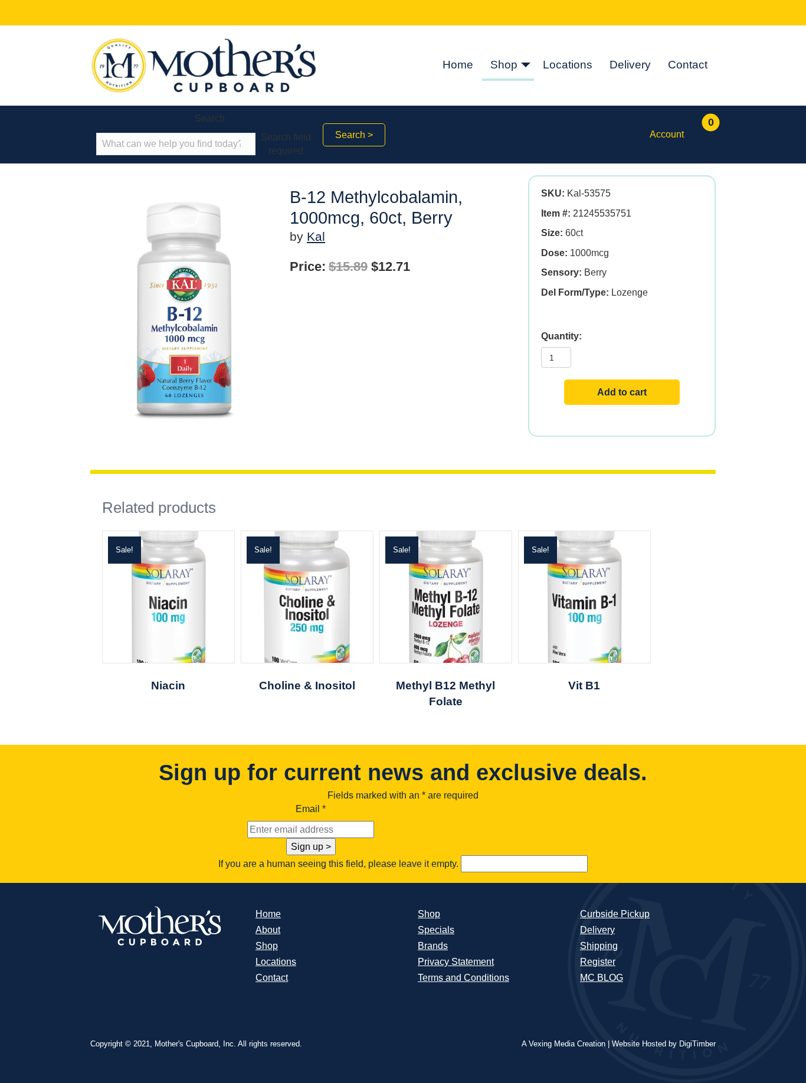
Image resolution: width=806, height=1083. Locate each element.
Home (458, 64)
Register (597, 962)
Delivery (630, 64)
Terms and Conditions (463, 978)
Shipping (599, 946)
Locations (567, 64)
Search (210, 118)
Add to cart (622, 392)
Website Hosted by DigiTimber (664, 1043)
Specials (436, 930)
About (267, 930)
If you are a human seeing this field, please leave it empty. (339, 864)
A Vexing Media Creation (563, 1043)
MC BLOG (601, 978)
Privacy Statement (456, 962)
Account (667, 134)
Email (311, 809)
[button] (525, 66)
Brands (433, 946)
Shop (503, 64)
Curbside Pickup (615, 914)
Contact (687, 64)
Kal (316, 236)
